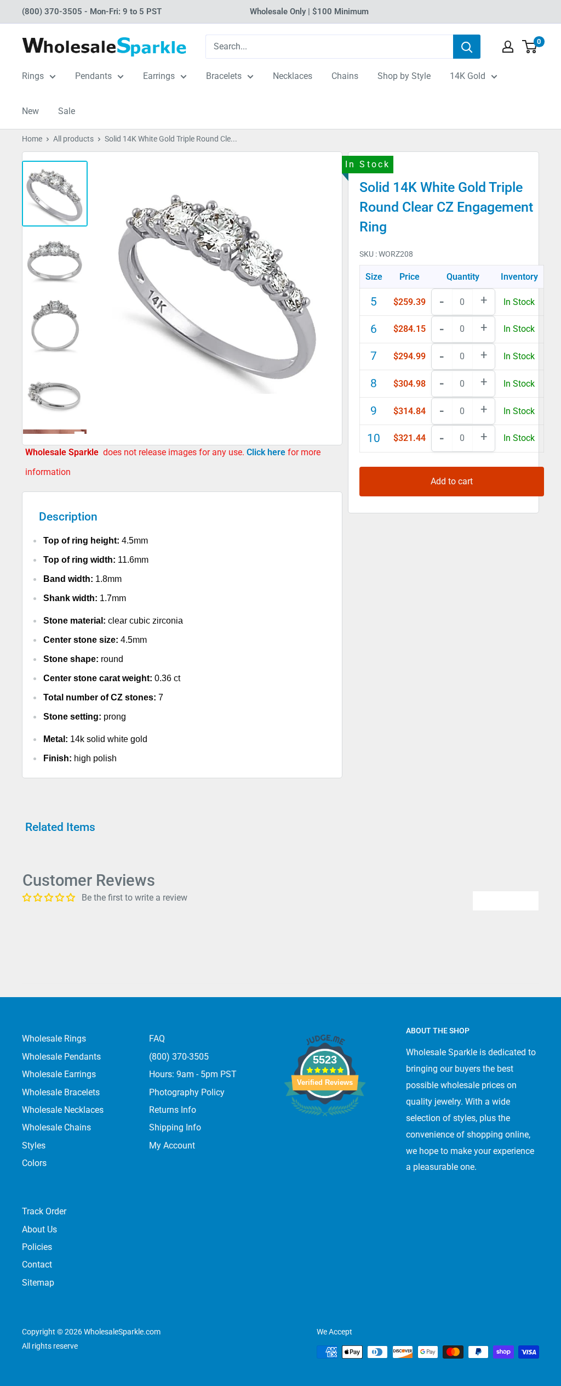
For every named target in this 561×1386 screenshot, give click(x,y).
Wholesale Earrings (59, 1074)
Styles (33, 1145)
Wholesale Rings (54, 1038)
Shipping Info (175, 1127)
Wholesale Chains (56, 1127)
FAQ (157, 1038)
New (30, 111)
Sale (66, 111)
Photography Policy (187, 1092)
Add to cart (452, 481)
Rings (33, 76)
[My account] (507, 47)
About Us (39, 1229)
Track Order (44, 1211)
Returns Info (172, 1110)
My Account (172, 1145)
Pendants (93, 76)
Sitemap (38, 1282)
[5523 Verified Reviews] (325, 1134)
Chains (344, 76)
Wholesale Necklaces (63, 1110)
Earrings (159, 76)
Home (32, 138)
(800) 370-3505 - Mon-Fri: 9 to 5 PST (92, 11)
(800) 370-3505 (179, 1056)
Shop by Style (404, 76)
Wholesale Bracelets (61, 1092)
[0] (530, 46)
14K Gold (467, 76)
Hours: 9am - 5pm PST (193, 1074)
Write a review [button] (506, 900)
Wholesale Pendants (61, 1056)
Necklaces (292, 76)
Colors (34, 1163)
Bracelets (224, 76)
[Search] (466, 47)
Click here (267, 452)
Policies (37, 1247)
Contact (37, 1264)
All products (73, 138)
